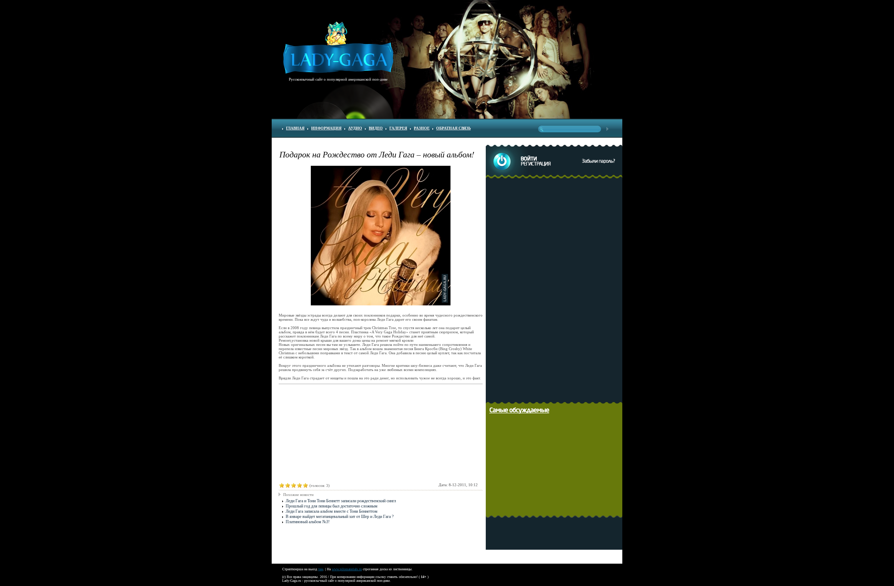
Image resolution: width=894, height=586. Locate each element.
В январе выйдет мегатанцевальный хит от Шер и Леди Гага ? (340, 516)
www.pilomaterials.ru (347, 569)
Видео (376, 128)
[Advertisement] (556, 289)
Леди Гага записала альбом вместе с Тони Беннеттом (332, 511)
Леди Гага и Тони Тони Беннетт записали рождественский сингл (341, 500)
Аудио (355, 128)
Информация (326, 128)
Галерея (398, 128)
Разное (422, 128)
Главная (295, 128)
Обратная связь (453, 128)
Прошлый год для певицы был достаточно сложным (332, 506)
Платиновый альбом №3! (308, 521)
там (320, 569)
